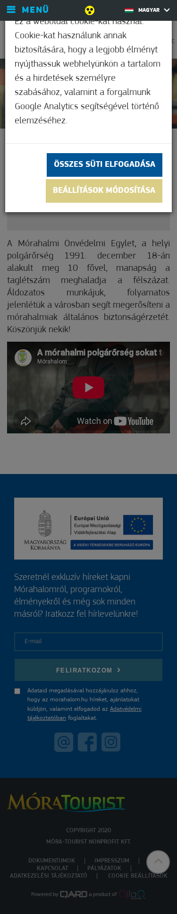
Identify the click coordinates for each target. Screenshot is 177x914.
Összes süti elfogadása (104, 165)
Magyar (149, 10)
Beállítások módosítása (104, 191)
